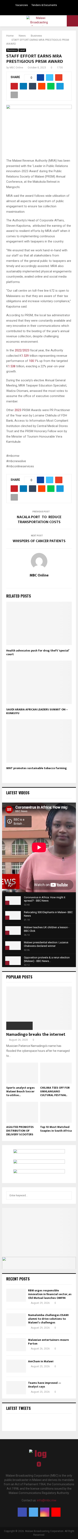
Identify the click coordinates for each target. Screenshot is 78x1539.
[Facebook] (22, 1512)
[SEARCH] (67, 1195)
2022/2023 (22, 350)
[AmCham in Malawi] (16, 1366)
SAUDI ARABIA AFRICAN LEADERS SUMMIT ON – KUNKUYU (37, 711)
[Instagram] (44, 1512)
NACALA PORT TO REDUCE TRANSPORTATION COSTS (39, 519)
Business (12, 50)
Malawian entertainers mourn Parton (48, 1341)
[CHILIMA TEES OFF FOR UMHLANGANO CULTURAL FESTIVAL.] (56, 1073)
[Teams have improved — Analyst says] (16, 1387)
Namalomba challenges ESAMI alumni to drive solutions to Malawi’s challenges (48, 1319)
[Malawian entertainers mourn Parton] (16, 1344)
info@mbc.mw (46, 1500)
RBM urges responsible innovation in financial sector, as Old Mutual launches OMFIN (50, 1294)
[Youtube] (56, 1512)
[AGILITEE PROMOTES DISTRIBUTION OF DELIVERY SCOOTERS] (22, 1112)
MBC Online (16, 67)
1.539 (25, 356)
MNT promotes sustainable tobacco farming (36, 768)
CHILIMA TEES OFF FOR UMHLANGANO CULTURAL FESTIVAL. (55, 1091)
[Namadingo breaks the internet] (39, 1008)
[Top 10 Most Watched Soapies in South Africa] (56, 1112)
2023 (18, 410)
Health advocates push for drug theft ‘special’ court (37, 652)
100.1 (32, 361)
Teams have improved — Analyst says (44, 1384)
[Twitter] (33, 1512)
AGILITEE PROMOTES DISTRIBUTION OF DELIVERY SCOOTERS (20, 1131)
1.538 (11, 366)
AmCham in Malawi (40, 1361)
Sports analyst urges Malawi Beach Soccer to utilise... (20, 1091)
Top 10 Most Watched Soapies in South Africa (56, 1129)
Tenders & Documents (44, 5)
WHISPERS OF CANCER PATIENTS (39, 541)
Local (22, 50)
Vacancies (21, 5)
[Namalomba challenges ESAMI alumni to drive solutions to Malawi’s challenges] (16, 1319)
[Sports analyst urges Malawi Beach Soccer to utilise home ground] (22, 1073)
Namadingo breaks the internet (35, 1034)
